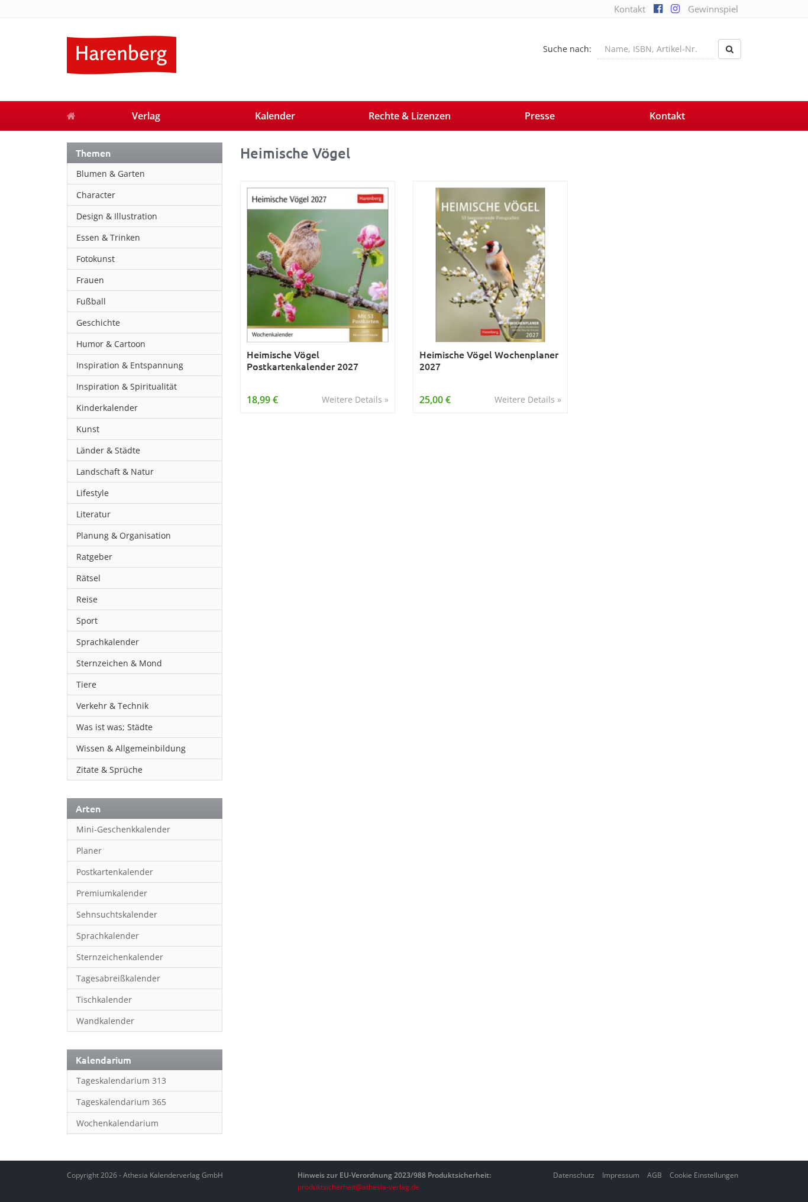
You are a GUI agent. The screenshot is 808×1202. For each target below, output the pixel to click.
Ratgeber (94, 556)
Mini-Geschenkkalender (123, 829)
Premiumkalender (111, 893)
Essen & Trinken (108, 237)
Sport (87, 620)
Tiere (86, 684)
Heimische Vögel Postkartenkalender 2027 (302, 360)
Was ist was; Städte (114, 727)
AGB (654, 1175)
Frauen (90, 280)
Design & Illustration (116, 216)
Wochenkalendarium (117, 1123)
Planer (89, 850)
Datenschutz (573, 1175)
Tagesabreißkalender (118, 978)
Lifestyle (92, 492)
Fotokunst (95, 258)
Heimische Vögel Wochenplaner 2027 (488, 360)
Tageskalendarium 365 (121, 1101)
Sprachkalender (107, 641)
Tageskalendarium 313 (121, 1080)
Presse (540, 115)
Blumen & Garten (110, 173)
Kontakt (629, 9)
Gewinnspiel (713, 9)
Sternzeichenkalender (119, 957)
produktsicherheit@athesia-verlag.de (358, 1187)
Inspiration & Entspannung (129, 365)
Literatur (93, 514)
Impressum (620, 1175)
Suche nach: (567, 48)
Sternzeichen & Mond (119, 663)
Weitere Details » (355, 399)
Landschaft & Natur (115, 471)
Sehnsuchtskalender (116, 914)
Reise (87, 599)
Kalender (275, 115)
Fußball (91, 301)
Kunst (87, 429)
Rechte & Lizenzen (410, 115)
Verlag (146, 115)
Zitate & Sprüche (109, 769)
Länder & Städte (108, 450)
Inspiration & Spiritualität (126, 386)
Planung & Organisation (123, 535)
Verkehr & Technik (112, 705)
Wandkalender (105, 1020)
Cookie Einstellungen (704, 1175)
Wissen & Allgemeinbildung (131, 748)
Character (95, 194)
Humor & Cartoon (111, 343)
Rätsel (88, 578)
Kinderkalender (107, 407)
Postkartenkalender (114, 871)
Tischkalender (104, 999)
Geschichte (98, 322)
